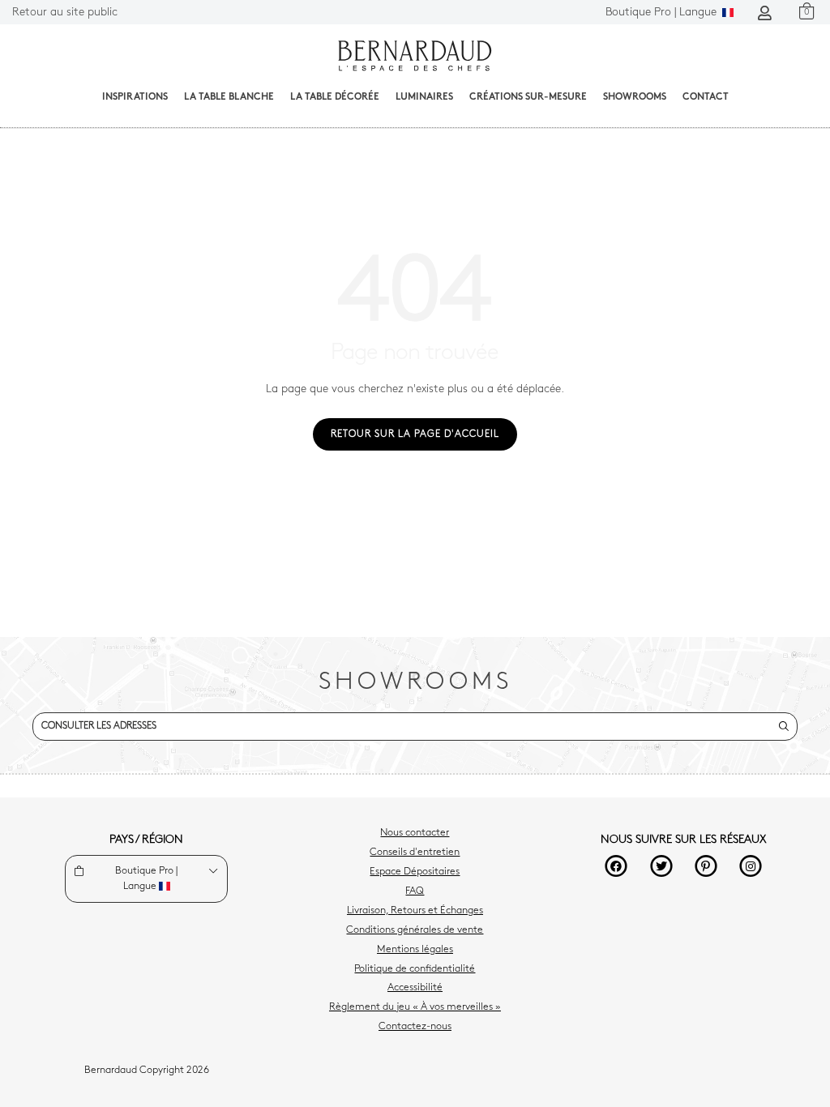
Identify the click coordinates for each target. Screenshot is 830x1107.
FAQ (414, 891)
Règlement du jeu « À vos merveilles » (415, 1007)
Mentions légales (415, 950)
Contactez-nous (415, 1027)
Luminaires (424, 97)
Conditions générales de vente (414, 930)
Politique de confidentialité (414, 969)
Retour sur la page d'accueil (415, 434)
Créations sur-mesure (528, 97)
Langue (662, 12)
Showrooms (634, 97)
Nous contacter (414, 833)
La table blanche (229, 97)
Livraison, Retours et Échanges (415, 911)
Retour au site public (65, 12)
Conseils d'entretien (415, 852)
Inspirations (135, 97)
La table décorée (334, 97)
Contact (705, 97)
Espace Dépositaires (415, 872)
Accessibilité (415, 988)
